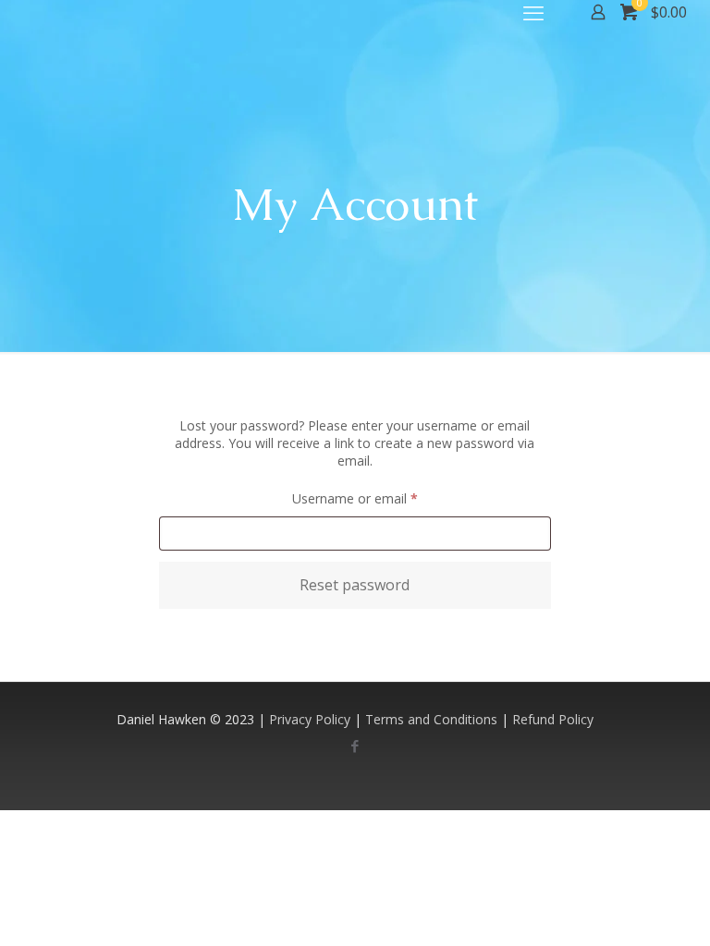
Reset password (355, 585)
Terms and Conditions (431, 719)
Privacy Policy (309, 719)
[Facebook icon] (355, 745)
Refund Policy (553, 719)
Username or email (381, 498)
